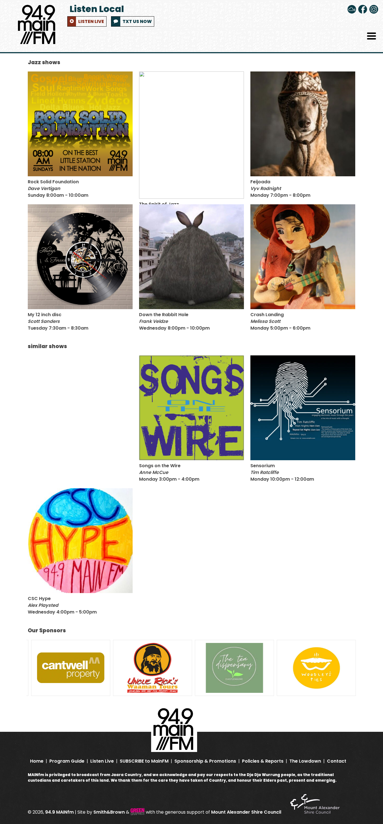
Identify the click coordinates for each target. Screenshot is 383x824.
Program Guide (66, 761)
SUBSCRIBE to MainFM (144, 761)
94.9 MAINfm (59, 812)
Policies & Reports (262, 761)
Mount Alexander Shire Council (246, 812)
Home (36, 761)
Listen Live (102, 761)
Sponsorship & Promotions (205, 761)
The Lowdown (305, 761)
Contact (336, 761)
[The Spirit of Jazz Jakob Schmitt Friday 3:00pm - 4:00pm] (191, 135)
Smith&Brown (109, 812)
